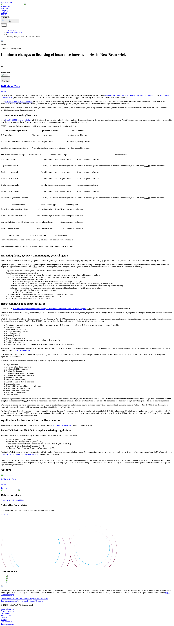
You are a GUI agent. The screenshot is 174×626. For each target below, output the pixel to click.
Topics (3, 15)
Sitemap (4, 620)
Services (14, 599)
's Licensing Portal (62, 425)
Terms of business (7, 624)
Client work (44, 599)
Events (8, 601)
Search (4, 18)
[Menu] (4, 25)
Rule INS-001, (130, 95)
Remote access (6, 622)
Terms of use (6, 615)
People (3, 599)
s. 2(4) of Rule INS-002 (22, 350)
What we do (5, 8)
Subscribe (4, 514)
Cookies (4, 618)
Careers (14, 601)
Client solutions (23, 599)
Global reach (30, 601)
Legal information (7, 609)
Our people (5, 10)
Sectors (8, 599)
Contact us (39, 601)
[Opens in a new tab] (14, 576)
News (37, 599)
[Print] (4, 75)
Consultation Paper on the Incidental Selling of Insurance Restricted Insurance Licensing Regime (49, 309)
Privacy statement (7, 611)
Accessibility (6, 613)
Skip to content (6, 2)
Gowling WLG (11, 30)
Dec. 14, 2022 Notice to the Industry (18, 120)
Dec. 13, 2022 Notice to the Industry (18, 102)
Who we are (5, 6)
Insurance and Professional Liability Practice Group (20, 454)
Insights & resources (14, 32)
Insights (4, 13)
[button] (24, 4)
